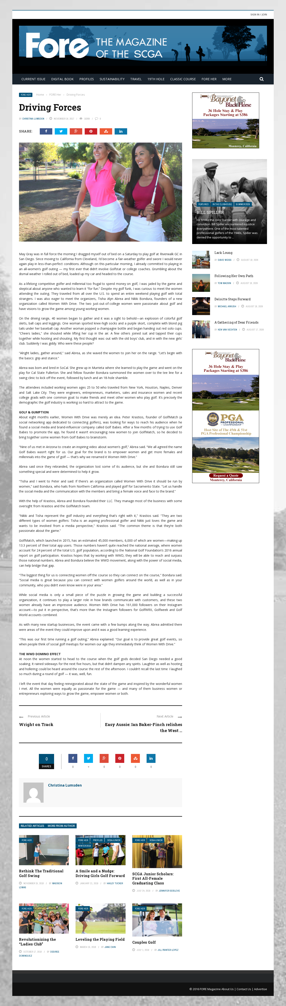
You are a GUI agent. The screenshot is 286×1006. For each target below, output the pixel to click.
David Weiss (224, 259)
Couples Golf (144, 942)
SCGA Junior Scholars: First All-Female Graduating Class (153, 878)
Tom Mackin (224, 283)
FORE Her (209, 79)
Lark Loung (223, 252)
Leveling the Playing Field (100, 939)
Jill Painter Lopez (168, 949)
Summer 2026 (243, 204)
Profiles (86, 79)
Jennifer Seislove (169, 890)
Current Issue (33, 79)
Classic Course (183, 79)
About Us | (229, 989)
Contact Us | (245, 989)
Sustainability (112, 79)
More (226, 79)
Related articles (32, 826)
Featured (203, 204)
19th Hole (155, 79)
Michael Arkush (227, 306)
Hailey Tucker (115, 883)
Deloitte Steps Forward (232, 299)
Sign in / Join (258, 14)
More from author (61, 826)
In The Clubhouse (222, 204)
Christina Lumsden (33, 118)
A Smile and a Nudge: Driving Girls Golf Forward (100, 873)
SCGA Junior (113, 840)
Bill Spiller (210, 212)
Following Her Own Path (233, 276)
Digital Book (62, 79)
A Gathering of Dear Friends (236, 322)
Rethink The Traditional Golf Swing (41, 873)
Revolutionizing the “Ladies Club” (37, 941)
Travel (136, 79)
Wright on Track (36, 724)
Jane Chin (110, 947)
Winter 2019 (84, 845)
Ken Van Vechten (227, 329)
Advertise (260, 989)
